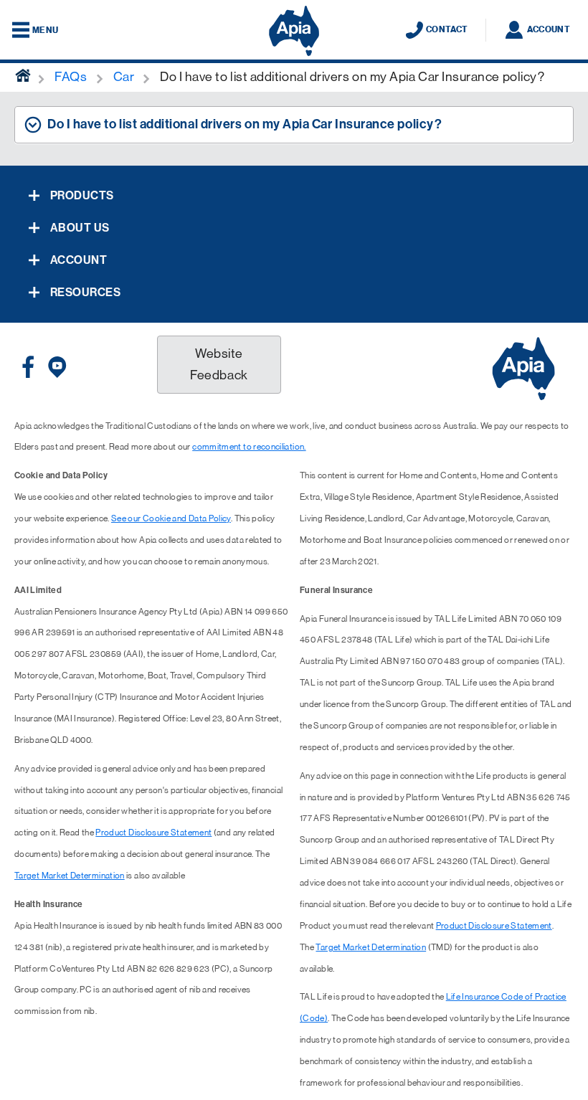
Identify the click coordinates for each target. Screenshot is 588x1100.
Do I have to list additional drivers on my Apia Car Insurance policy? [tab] (244, 124)
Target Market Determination (69, 876)
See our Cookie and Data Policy (171, 518)
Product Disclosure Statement (153, 833)
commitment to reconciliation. (248, 447)
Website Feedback (218, 364)
